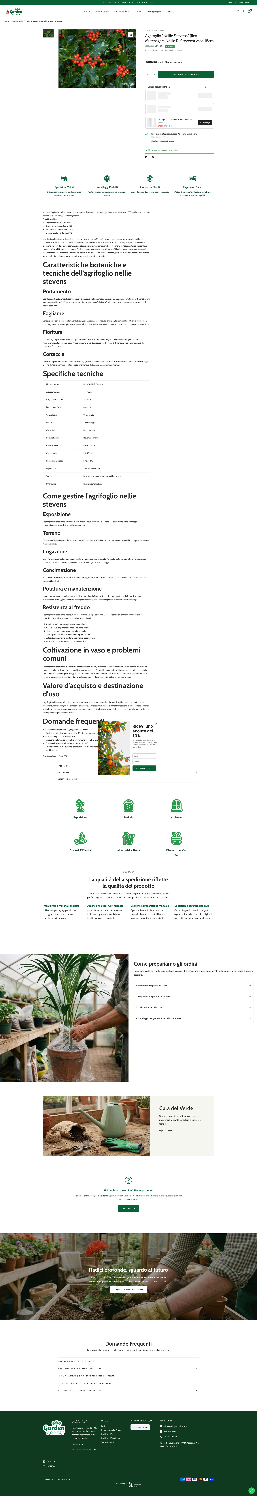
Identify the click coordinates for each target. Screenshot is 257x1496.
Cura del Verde (120, 11)
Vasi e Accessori (102, 11)
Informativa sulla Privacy (111, 1430)
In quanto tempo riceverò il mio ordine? (81, 1369)
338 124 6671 (170, 1431)
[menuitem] (88, 11)
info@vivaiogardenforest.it (175, 1426)
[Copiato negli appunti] (153, 157)
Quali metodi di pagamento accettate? (79, 1391)
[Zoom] (130, 34)
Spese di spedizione (161, 50)
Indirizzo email (77, 1444)
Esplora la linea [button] (165, 1130)
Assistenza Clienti (68, 779)
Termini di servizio (108, 1442)
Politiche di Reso (108, 1434)
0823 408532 (170, 1436)
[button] (128, 1289)
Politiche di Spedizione (110, 1438)
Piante (87, 11)
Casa (7, 21)
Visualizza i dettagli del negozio (162, 141)
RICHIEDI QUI (140, 1427)
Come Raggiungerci (153, 11)
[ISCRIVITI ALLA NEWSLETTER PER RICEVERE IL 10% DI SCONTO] (128, 2)
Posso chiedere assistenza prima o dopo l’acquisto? (88, 1383)
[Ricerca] (238, 11)
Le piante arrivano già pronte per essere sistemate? (87, 1376)
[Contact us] (251, 1490)
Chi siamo (137, 11)
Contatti (168, 11)
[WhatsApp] (147, 157)
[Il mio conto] (243, 11)
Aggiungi (206, 95)
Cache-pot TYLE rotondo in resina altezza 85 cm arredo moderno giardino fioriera (177, 119)
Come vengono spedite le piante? (76, 1361)
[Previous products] (205, 87)
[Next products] (211, 87)
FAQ (103, 1426)
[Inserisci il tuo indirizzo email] (94, 1449)
